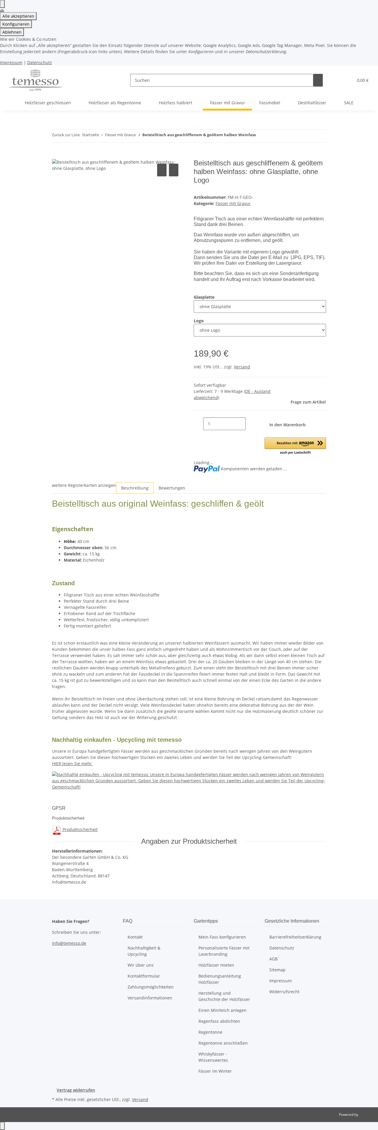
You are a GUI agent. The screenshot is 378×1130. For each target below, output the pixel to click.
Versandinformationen (150, 998)
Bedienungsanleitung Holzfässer (219, 979)
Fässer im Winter (215, 1071)
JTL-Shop (366, 1114)
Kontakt (135, 937)
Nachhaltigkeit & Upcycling (144, 951)
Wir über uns (141, 965)
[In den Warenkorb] (56, 155)
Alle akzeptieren (18, 16)
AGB (273, 959)
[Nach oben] (2, 1126)
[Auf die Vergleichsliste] (162, 170)
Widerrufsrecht (284, 991)
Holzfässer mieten (216, 965)
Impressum (11, 62)
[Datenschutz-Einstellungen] (2, 4)
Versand (242, 367)
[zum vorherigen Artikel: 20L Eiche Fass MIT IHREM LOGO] (260, 136)
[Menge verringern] (198, 423)
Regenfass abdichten (219, 1021)
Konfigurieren (16, 24)
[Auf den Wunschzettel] (173, 170)
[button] (337, 80)
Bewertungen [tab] (172, 488)
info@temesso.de (69, 943)
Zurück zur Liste (66, 134)
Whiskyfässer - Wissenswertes (213, 1057)
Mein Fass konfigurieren (222, 937)
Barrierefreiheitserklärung (295, 937)
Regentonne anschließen (223, 1043)
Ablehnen (12, 32)
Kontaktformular (144, 976)
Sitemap (277, 970)
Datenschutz (39, 62)
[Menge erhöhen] (250, 423)
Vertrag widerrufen (76, 1090)
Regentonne (210, 1032)
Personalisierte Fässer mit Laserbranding (224, 951)
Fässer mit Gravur (233, 203)
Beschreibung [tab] (135, 488)
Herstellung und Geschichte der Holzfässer (224, 996)
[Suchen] (318, 80)
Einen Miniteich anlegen (222, 1010)
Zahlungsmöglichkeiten (151, 987)
